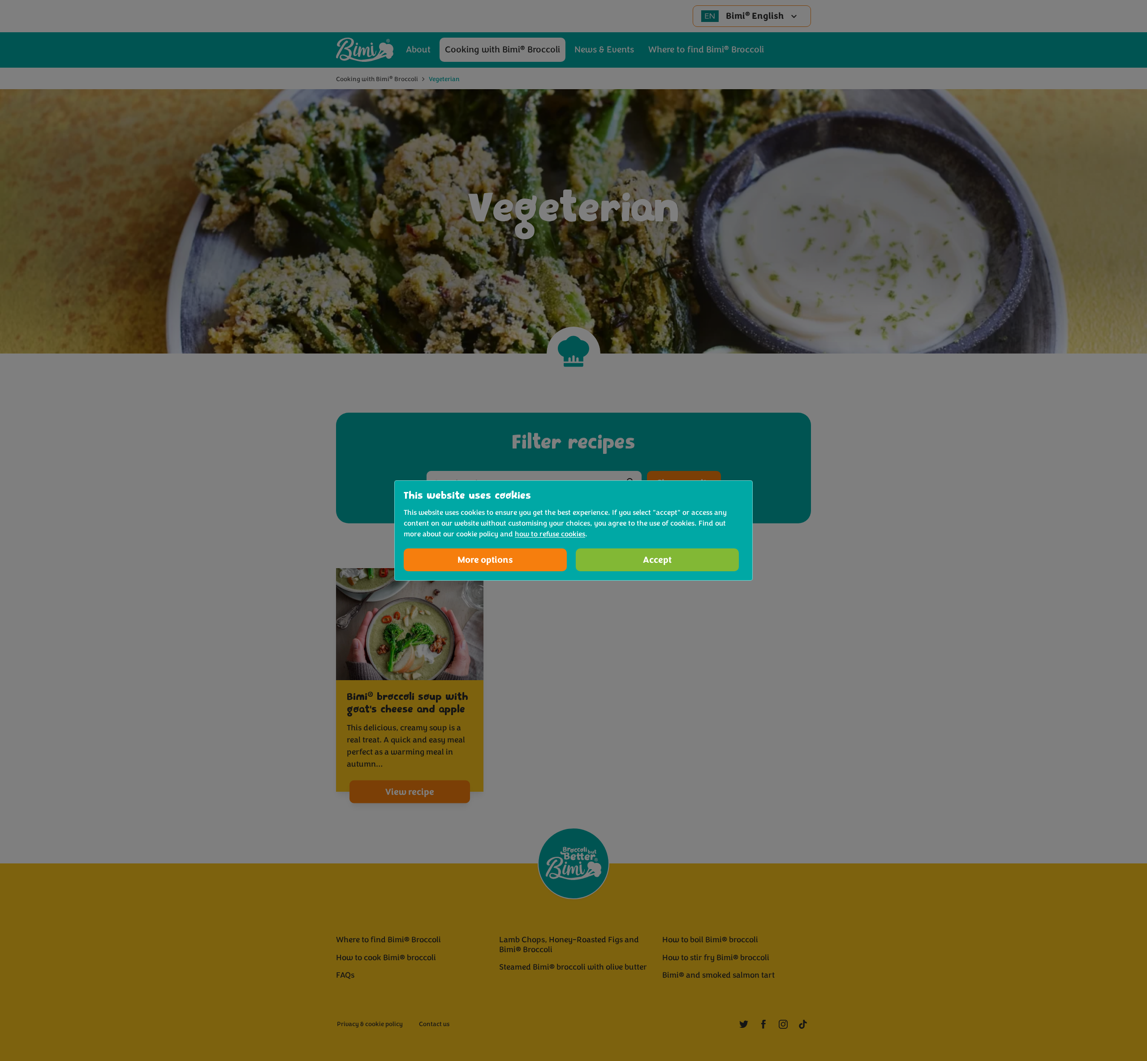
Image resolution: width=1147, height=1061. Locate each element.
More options (485, 560)
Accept (657, 560)
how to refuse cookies (550, 534)
